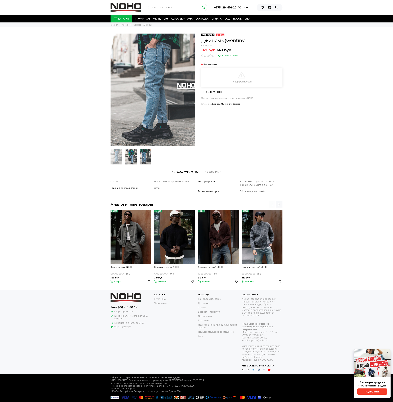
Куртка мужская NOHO (121, 267)
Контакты (203, 320)
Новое (237, 18)
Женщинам (160, 18)
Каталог (123, 18)
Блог (248, 18)
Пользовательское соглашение (216, 331)
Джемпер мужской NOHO (210, 267)
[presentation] (272, 204)
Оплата (217, 18)
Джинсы (216, 104)
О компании (205, 316)
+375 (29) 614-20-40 (227, 7)
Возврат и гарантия (209, 311)
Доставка (202, 18)
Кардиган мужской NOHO (166, 267)
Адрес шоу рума (182, 18)
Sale (227, 18)
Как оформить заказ (209, 299)
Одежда (236, 104)
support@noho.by (124, 311)
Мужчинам (142, 18)
